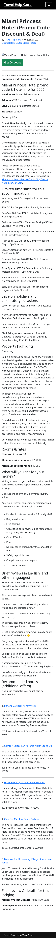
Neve (6, 935)
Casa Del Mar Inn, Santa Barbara (21, 819)
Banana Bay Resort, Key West (20, 705)
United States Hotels (26, 43)
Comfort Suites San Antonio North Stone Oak (28, 745)
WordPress (27, 935)
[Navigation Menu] (48, 4)
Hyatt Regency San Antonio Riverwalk (24, 782)
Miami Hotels (8, 43)
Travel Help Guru (13, 39)
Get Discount (12, 62)
